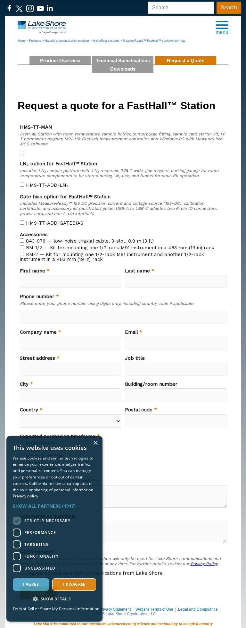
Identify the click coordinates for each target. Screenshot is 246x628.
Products (35, 40)
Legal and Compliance (198, 609)
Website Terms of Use (154, 609)
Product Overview (60, 60)
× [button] (95, 443)
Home (22, 40)
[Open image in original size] (42, 27)
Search (229, 7)
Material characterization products (67, 40)
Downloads (122, 69)
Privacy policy (25, 496)
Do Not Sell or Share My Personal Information (56, 609)
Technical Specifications (123, 60)
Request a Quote (185, 60)
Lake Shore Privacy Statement (104, 609)
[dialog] (54, 529)
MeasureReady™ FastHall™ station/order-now (154, 40)
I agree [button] (31, 584)
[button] (222, 27)
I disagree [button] (74, 584)
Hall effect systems (106, 40)
